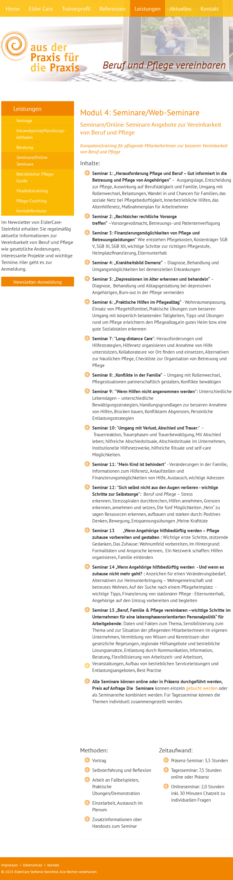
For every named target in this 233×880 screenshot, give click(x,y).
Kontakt (53, 865)
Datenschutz (32, 865)
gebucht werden (202, 688)
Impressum (9, 865)
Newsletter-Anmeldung (37, 282)
